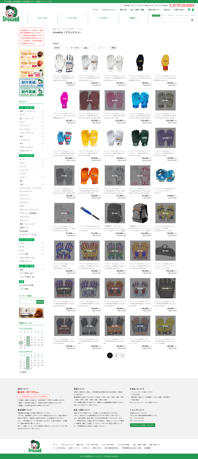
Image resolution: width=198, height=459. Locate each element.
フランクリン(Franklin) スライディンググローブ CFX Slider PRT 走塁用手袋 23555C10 (165, 78)
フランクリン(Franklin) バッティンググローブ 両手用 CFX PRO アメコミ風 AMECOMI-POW (89, 266)
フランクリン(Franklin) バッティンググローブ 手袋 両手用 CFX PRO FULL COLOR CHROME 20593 (89, 115)
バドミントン (25, 125)
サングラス (24, 202)
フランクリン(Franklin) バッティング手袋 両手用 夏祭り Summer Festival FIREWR (165, 303)
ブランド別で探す (68, 29)
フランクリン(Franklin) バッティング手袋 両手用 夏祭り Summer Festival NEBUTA (114, 303)
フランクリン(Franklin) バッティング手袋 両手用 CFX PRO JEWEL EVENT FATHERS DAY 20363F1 (114, 190)
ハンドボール (25, 140)
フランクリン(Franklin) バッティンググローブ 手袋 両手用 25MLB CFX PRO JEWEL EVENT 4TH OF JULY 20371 (64, 154)
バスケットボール (26, 133)
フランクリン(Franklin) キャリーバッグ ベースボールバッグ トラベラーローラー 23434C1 (165, 266)
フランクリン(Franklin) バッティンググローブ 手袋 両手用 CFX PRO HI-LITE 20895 (89, 153)
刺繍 (21, 269)
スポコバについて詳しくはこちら (143, 425)
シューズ (23, 166)
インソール (24, 170)
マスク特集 (24, 289)
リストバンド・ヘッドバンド (30, 188)
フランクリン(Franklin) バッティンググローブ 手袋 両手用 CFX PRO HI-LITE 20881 (139, 153)
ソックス (23, 173)
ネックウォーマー (26, 191)
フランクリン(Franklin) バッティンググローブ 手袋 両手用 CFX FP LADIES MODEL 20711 (114, 78)
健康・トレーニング (27, 224)
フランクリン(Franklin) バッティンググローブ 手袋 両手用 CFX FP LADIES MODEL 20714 (89, 78)
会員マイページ (74, 448)
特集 (21, 282)
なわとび (171, 15)
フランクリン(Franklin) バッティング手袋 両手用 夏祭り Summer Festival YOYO (89, 303)
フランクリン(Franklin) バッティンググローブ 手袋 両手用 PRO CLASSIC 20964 (114, 153)
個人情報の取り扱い (112, 448)
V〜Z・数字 (24, 254)
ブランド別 (71, 18)
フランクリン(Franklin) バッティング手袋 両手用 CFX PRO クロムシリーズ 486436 (165, 341)
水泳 (21, 143)
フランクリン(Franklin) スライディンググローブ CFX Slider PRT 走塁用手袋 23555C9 (64, 115)
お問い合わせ (179, 9)
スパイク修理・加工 (27, 277)
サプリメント (25, 217)
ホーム (95, 9)
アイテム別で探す (26, 155)
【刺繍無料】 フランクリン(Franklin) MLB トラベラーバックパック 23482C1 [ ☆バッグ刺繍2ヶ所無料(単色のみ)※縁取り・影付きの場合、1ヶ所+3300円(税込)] (115, 230)
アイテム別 (102, 18)
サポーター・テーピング (29, 209)
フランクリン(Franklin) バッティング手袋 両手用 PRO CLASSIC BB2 (89, 341)
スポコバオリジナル (27, 257)
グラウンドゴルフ (26, 147)
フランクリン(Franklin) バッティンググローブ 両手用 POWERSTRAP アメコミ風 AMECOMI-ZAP (63, 267)
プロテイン (194, 15)
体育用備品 (24, 231)
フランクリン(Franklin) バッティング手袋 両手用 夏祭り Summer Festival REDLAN (64, 341)
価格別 (132, 18)
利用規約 (147, 448)
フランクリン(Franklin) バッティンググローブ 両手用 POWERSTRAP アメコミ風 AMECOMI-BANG (164, 229)
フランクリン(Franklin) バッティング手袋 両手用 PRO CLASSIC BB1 (114, 341)
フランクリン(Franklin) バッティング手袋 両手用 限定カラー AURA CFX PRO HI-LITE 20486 (64, 228)
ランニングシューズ (182, 15)
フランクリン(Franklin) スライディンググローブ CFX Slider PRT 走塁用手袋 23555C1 (140, 78)
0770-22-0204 (183, 5)
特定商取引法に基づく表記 (131, 448)
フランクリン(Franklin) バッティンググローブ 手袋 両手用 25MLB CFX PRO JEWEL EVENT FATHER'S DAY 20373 (140, 116)
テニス (22, 122)
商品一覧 (123, 9)
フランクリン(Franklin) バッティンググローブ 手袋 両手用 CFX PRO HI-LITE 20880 (164, 153)
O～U (22, 250)
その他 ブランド (26, 261)
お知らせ (167, 9)
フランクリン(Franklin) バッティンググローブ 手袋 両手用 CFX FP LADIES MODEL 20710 (64, 78)
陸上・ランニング (26, 118)
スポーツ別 (41, 18)
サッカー (23, 115)
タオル (22, 206)
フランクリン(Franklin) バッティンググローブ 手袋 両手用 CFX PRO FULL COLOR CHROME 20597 (64, 190)
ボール (22, 159)
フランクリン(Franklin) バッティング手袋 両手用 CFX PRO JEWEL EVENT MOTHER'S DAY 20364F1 (140, 190)
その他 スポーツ (26, 151)
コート (164, 15)
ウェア (22, 163)
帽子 (21, 181)
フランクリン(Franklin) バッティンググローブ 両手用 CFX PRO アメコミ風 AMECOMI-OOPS (114, 266)
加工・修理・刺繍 (137, 9)
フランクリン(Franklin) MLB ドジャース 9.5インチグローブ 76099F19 (165, 190)
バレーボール (25, 129)
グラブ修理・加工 (26, 273)
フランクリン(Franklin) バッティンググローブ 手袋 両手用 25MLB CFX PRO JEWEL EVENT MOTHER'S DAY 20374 (114, 116)
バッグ (22, 177)
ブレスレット (25, 199)
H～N (22, 247)
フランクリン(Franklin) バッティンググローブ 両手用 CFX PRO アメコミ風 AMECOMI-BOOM (139, 266)
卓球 (21, 136)
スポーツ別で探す (26, 107)
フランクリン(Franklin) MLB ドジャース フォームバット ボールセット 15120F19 (89, 228)
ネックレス (24, 195)
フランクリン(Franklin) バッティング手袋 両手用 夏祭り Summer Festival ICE (139, 303)
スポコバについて (109, 9)
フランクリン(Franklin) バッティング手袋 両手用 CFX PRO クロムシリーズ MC (140, 341)
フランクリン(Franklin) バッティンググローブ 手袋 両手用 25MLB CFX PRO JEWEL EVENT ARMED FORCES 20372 (165, 116)
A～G (79, 29)
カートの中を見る (59, 448)
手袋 (21, 184)
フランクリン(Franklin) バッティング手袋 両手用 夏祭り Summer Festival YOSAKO (64, 303)
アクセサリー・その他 (28, 235)
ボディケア (24, 220)
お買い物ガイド (154, 9)
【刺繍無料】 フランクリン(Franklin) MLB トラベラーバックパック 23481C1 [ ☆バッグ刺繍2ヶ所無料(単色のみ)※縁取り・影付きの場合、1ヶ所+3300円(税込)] (140, 230)
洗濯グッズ (24, 227)
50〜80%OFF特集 (27, 285)
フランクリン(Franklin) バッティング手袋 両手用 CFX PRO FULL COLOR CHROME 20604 (89, 190)
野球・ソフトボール (27, 111)
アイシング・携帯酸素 (28, 213)
